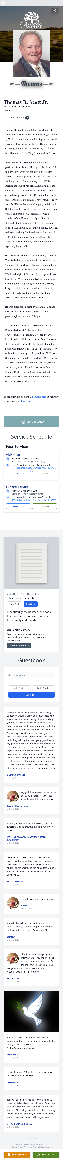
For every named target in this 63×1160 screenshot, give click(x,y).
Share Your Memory (19, 645)
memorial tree (39, 396)
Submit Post (31, 694)
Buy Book (30, 604)
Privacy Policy (23, 1147)
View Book (14, 604)
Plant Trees (44, 473)
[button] (32, 1011)
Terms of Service (39, 1147)
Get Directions (18, 473)
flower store (26, 401)
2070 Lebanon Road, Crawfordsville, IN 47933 (34, 467)
